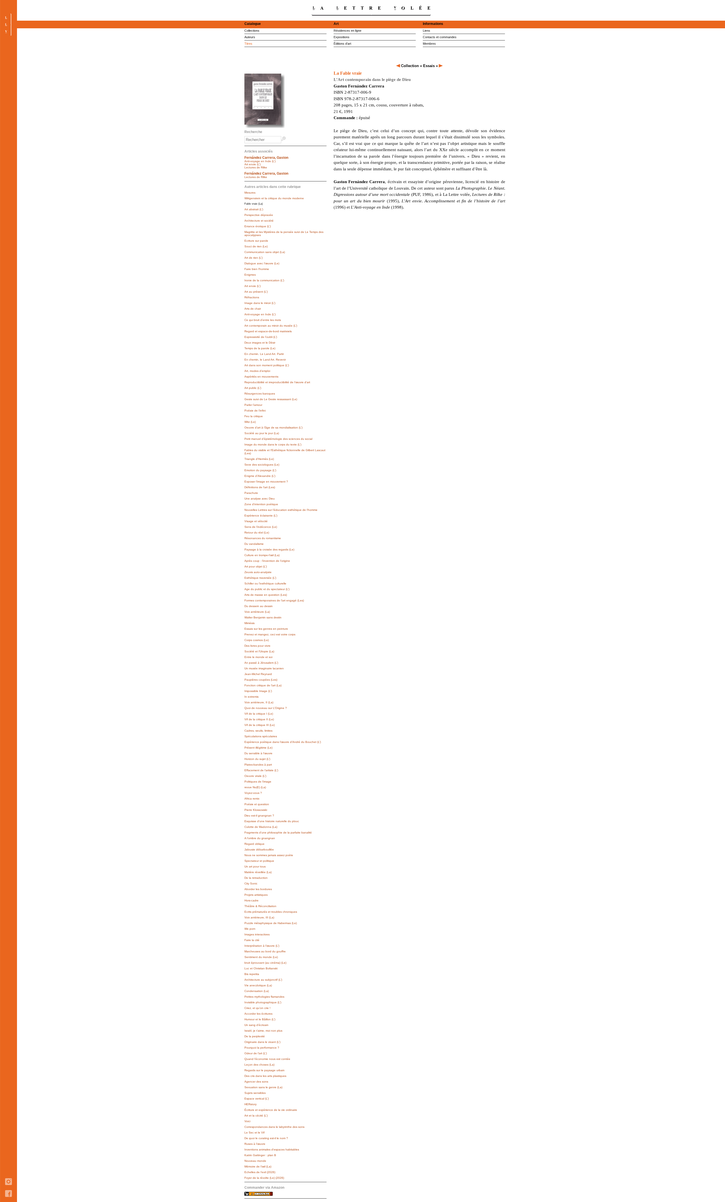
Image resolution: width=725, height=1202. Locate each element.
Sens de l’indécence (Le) (260, 526)
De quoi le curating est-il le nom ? (266, 1138)
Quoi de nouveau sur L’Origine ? (265, 708)
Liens (426, 30)
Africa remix (251, 798)
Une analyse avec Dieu (259, 498)
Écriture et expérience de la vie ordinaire (270, 1109)
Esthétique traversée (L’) (260, 577)
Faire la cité (251, 940)
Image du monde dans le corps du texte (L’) (272, 444)
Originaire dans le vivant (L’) (262, 1042)
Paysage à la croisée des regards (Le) (269, 549)
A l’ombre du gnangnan (259, 838)
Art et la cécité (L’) (256, 1115)
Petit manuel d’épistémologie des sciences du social (278, 438)
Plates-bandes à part (258, 764)
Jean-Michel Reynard (258, 674)
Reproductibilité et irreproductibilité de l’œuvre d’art (277, 382)
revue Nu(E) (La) (255, 787)
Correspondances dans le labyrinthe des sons (274, 1126)
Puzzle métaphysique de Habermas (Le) (270, 923)
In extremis (251, 696)
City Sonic (250, 883)
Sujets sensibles (255, 1092)
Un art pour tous (255, 866)
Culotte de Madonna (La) (260, 826)
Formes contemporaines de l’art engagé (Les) (274, 600)
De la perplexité (254, 1036)
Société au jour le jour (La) (261, 433)
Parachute (251, 492)
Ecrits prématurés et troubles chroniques (270, 911)
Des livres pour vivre (257, 645)
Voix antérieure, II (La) (258, 702)
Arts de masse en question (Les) (265, 594)
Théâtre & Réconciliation (260, 906)
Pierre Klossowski (255, 809)
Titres (248, 43)
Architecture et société (259, 220)
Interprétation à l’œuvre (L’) (261, 945)
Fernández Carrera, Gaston (266, 158)
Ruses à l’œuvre (254, 1143)
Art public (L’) (252, 387)
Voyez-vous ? (253, 792)
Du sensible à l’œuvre (258, 753)
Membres (429, 43)
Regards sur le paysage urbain (264, 1070)
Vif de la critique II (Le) (259, 719)
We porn (249, 928)
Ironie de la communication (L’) (264, 280)
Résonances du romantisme (262, 538)
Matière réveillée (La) (258, 872)
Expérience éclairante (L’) (260, 515)
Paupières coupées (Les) (260, 679)
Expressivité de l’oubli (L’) (260, 336)
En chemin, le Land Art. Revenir (265, 359)
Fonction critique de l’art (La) (263, 685)
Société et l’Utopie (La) (259, 651)
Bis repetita (251, 974)
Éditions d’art (342, 43)
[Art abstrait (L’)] (441, 66)
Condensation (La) (256, 991)
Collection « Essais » (419, 66)
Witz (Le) (250, 421)
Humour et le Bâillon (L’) (259, 1019)
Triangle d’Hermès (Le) (259, 458)
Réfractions (251, 297)
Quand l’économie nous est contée (267, 1058)
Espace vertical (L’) (256, 1098)
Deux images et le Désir (259, 342)
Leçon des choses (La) (259, 1064)
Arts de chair (252, 308)
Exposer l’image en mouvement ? (266, 481)
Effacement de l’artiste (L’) (261, 770)
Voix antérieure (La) (257, 611)
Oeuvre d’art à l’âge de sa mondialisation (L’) (273, 427)
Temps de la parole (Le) (259, 348)
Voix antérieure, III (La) (259, 917)
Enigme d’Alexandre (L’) (259, 475)
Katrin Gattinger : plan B (260, 1155)
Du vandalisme (254, 543)
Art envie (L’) (252, 164)
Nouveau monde (255, 1160)
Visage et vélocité (256, 521)
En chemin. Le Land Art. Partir (264, 353)
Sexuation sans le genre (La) (263, 1087)
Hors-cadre (251, 900)
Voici (247, 1121)
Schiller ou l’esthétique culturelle (265, 583)
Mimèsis (249, 623)
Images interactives (257, 934)
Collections (251, 30)
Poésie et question (256, 804)
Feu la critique (253, 416)
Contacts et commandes (440, 37)
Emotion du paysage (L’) (260, 470)
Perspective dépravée (258, 215)
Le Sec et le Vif (254, 1132)
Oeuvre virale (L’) (255, 775)
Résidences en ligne (347, 30)
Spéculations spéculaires (260, 736)
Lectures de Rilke (255, 167)
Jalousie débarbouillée (259, 849)
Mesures (249, 192)
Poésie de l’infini (255, 410)
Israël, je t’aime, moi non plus (263, 1030)
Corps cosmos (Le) (256, 640)
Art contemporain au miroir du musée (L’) (270, 325)
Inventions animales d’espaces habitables (271, 1149)
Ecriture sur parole (256, 240)
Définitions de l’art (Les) (259, 487)
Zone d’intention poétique (261, 504)
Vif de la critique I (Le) (258, 713)
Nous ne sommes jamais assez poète (268, 855)
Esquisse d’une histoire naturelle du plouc (271, 821)
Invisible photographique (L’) (262, 1002)
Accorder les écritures (258, 1013)
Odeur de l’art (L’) (255, 1053)
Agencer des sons (256, 1081)
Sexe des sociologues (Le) (261, 464)
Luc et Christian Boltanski (261, 968)
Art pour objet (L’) (255, 566)
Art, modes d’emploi (257, 370)
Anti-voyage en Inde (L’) (260, 161)
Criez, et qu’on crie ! (257, 1008)
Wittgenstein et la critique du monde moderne (274, 198)
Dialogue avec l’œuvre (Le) (261, 263)
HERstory (250, 1104)
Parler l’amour (253, 404)
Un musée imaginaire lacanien (264, 668)
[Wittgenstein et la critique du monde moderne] (398, 66)
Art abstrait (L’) (253, 209)
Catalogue (252, 24)
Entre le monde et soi (258, 657)
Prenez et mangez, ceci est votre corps (269, 634)
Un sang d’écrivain (256, 1025)
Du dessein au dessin (258, 606)
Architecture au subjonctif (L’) (263, 979)
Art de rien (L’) (253, 257)
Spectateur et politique (259, 860)
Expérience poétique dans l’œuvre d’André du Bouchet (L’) (282, 742)
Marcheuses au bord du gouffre (265, 951)
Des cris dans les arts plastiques (265, 1075)
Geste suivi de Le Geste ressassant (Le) (270, 399)
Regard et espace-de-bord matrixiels (268, 331)
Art (336, 24)
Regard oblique (254, 843)
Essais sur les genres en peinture (266, 628)
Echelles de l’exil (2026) (259, 1172)
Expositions (341, 37)
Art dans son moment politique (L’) (266, 365)
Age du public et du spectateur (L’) (266, 589)
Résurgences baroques (259, 393)
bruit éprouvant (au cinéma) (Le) (265, 962)
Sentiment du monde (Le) (261, 957)
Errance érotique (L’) (257, 226)
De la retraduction (256, 877)
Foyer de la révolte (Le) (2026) (264, 1177)
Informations (433, 24)
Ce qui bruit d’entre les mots (262, 320)
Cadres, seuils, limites (258, 730)
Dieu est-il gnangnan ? (259, 815)
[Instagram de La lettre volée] (8, 1189)
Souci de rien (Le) (256, 246)
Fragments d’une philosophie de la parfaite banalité (278, 832)
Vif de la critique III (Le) (259, 725)
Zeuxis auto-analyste (258, 572)
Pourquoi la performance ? (261, 1047)
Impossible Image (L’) (258, 691)
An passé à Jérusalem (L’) (261, 662)
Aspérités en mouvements (261, 376)
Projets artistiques (256, 894)
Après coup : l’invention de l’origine (267, 560)
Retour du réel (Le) (256, 532)
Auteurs (249, 37)
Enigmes (250, 274)
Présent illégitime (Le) (258, 747)
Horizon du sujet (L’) (257, 758)
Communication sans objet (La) (264, 252)
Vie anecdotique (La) (258, 985)
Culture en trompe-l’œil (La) (262, 555)
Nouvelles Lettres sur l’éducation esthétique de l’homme (280, 509)
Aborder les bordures (258, 889)
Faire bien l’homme (256, 269)
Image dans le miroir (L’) (259, 303)
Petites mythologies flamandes (264, 996)
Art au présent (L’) (256, 291)
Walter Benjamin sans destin (263, 617)
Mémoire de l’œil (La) (257, 1166)
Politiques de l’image (257, 781)
